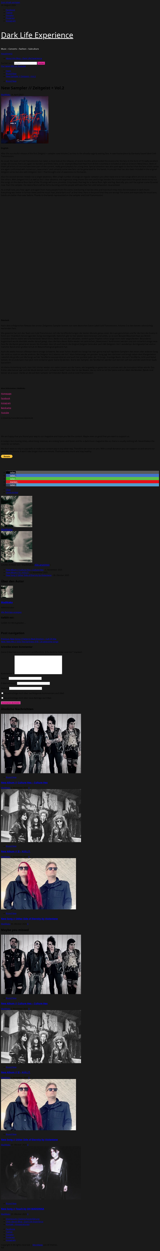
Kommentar (7, 673)
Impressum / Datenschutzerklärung (23, 1219)
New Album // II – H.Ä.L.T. (17, 572)
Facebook (5, 398)
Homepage (6, 393)
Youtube (5, 412)
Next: (29, 641)
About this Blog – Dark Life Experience (24, 58)
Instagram (6, 403)
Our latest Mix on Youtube (13, 66)
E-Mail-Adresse (8, 683)
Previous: (28, 639)
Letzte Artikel (12, 492)
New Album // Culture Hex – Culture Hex (25, 569)
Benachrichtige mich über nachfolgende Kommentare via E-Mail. (34, 693)
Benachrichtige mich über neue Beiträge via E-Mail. (28, 698)
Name (4, 678)
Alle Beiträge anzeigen (11, 612)
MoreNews (38, 1245)
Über (8, 489)
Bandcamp (6, 407)
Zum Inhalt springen (10, 2)
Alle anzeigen (42, 564)
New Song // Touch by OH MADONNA (22, 1208)
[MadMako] (16, 526)
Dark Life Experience (37, 35)
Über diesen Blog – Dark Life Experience (24, 1221)
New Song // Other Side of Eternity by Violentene (29, 575)
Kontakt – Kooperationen (18, 1224)
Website (5, 688)
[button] (6, 53)
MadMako (6, 94)
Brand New (11, 81)
